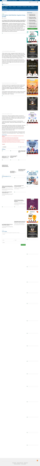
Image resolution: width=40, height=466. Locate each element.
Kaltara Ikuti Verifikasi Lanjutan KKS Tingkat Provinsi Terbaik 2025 (33, 23)
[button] (36, 2)
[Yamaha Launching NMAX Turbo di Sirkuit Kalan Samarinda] (13, 152)
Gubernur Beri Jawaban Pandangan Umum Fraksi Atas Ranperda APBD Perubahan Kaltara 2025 (32, 18)
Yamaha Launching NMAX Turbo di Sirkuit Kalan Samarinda (10, 137)
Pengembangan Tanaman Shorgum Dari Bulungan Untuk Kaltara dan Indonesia (22, 170)
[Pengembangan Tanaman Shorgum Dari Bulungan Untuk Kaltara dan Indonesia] (22, 164)
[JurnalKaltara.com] (5, 4)
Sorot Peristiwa (19, 6)
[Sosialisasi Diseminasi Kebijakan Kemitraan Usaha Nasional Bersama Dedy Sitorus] (5, 161)
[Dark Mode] (37, 2)
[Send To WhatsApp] (25, 147)
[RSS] (37, 460)
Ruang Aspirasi (25, 6)
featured (3, 144)
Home (3, 6)
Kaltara (10, 6)
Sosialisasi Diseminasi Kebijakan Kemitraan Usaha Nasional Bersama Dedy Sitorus (5, 166)
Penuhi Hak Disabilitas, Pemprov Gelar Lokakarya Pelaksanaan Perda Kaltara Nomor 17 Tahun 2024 (33, 20)
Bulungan (14, 6)
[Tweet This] (20, 147)
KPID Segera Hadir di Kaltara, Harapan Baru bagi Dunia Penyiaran (33, 26)
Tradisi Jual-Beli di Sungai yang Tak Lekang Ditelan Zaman (10, 138)
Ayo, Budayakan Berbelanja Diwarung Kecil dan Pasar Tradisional (13, 172)
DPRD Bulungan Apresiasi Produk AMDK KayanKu (18, 0)
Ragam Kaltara (4, 8)
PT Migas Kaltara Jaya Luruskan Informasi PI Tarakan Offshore (32, 15)
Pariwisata (32, 6)
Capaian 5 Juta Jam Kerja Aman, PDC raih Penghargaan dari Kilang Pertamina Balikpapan (13, 136)
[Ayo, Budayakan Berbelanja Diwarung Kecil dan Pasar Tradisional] (13, 164)
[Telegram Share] (23, 147)
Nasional (6, 6)
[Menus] (2, 2)
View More (32, 28)
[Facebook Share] (18, 147)
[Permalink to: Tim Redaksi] (2, 18)
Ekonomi (29, 6)
